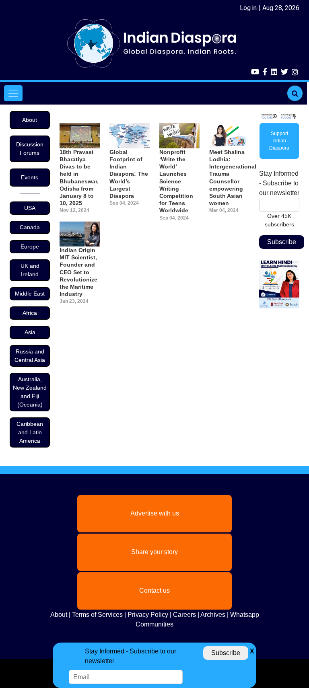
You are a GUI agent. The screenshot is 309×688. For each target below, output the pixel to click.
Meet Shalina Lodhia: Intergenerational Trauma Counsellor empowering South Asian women (229, 177)
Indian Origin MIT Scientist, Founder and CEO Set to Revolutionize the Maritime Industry (78, 272)
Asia (30, 332)
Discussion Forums (29, 148)
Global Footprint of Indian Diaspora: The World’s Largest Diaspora (128, 174)
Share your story (154, 551)
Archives (212, 614)
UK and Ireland (30, 270)
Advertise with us (154, 513)
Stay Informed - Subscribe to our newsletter (279, 183)
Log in (248, 8)
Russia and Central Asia (29, 355)
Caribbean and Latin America (29, 432)
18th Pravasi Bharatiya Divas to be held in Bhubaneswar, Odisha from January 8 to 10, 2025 (79, 177)
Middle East (30, 293)
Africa (30, 313)
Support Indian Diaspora (279, 141)
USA (29, 208)
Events (29, 177)
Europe (30, 246)
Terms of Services (97, 614)
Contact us (154, 590)
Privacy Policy (148, 614)
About (29, 120)
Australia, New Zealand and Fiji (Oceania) (30, 392)
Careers (184, 614)
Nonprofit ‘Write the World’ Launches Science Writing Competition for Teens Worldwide (176, 181)
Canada (30, 227)
